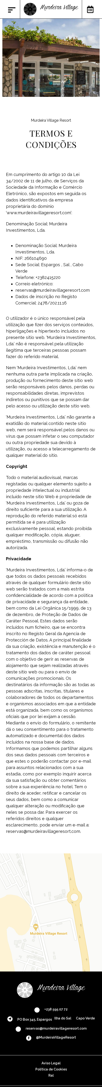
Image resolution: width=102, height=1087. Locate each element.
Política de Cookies (51, 1069)
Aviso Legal (51, 1063)
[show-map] (51, 912)
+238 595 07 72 (56, 1009)
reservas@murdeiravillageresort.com (56, 1028)
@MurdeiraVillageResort (56, 1037)
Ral (51, 1075)
